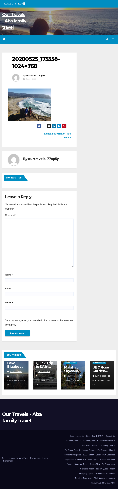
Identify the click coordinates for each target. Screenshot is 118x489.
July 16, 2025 (16, 372)
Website (9, 302)
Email (8, 288)
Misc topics (93, 459)
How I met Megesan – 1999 (75, 455)
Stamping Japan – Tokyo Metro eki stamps (97, 474)
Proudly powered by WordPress (15, 458)
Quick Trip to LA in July (44, 366)
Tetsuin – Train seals (83, 478)
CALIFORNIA (97, 436)
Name (9, 275)
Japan (91, 455)
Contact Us (110, 436)
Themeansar (7, 461)
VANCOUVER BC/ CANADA (103, 483)
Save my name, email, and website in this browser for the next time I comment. (39, 322)
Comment (10, 215)
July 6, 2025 (72, 376)
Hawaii (112, 450)
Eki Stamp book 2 (90, 441)
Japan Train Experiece (105, 455)
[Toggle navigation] (113, 39)
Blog (88, 436)
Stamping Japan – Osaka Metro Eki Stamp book (94, 464)
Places (69, 464)
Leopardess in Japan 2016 (75, 459)
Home (72, 436)
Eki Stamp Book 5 (107, 445)
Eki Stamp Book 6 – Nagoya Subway (79, 450)
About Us (80, 436)
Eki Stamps (102, 450)
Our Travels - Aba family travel (14, 21)
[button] (107, 39)
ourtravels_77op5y (35, 75)
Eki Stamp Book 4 (89, 445)
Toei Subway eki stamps (104, 478)
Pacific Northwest (107, 459)
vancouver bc (70, 363)
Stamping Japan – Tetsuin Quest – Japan (97, 469)
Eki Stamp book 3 (107, 441)
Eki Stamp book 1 (73, 441)
